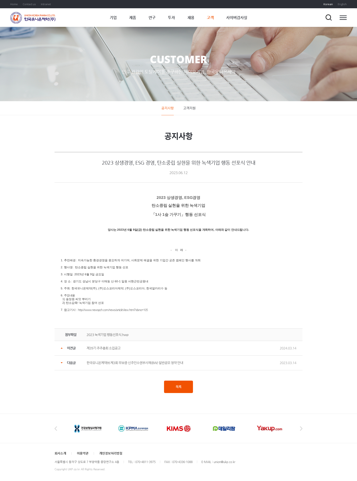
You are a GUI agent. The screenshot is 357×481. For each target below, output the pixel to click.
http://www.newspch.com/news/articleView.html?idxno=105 (113, 309)
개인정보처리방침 (110, 453)
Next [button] (301, 428)
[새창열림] (87, 428)
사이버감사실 (236, 17)
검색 (328, 17)
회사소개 (60, 453)
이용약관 (82, 453)
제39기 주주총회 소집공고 (103, 348)
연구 (152, 17)
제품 (132, 17)
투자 (171, 17)
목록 (178, 387)
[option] (87, 428)
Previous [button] (56, 428)
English (342, 4)
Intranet (46, 4)
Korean (328, 4)
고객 (210, 17)
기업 (113, 17)
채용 (190, 17)
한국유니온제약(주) (32, 18)
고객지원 (189, 108)
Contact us (29, 4)
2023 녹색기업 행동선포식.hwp (108, 335)
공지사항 (167, 108)
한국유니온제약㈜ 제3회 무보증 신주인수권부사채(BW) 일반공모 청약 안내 (135, 363)
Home (14, 4)
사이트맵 (343, 17)
